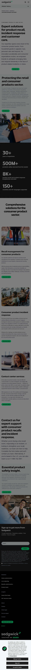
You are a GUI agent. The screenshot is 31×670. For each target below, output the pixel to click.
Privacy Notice (13, 656)
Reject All (17, 663)
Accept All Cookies (17, 667)
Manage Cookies (17, 659)
